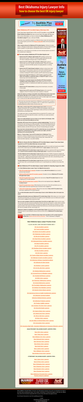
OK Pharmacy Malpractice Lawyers (41, 280)
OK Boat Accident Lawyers (41, 243)
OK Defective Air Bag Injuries (41, 262)
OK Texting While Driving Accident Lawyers (41, 255)
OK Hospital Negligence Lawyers (41, 275)
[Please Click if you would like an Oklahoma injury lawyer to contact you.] (62, 98)
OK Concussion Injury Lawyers (41, 323)
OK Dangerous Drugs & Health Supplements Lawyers (41, 293)
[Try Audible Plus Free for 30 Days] (42, 26)
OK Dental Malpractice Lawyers (41, 283)
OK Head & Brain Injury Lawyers (41, 311)
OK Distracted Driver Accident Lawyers (41, 241)
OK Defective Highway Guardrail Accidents (41, 260)
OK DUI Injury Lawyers (41, 253)
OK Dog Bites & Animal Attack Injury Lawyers (41, 320)
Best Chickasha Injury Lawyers (41, 364)
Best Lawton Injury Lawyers (41, 348)
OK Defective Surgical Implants (41, 295)
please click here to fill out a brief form (37, 216)
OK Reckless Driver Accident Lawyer (41, 248)
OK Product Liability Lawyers (41, 303)
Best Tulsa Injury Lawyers (41, 334)
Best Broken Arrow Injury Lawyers (41, 353)
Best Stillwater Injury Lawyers (41, 351)
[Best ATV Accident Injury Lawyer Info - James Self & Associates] (41, 383)
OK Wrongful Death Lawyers (41, 308)
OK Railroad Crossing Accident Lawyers (41, 257)
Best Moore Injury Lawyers (41, 344)
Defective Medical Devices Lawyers (41, 297)
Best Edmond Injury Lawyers (41, 339)
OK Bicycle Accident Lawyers (41, 236)
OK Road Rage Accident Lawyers (41, 238)
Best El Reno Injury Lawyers (41, 361)
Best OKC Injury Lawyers (41, 332)
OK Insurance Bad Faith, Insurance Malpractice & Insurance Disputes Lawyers (41, 326)
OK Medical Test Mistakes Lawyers (41, 287)
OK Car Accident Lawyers (41, 227)
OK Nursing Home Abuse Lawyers (41, 290)
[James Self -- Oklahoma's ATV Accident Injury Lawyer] (62, 56)
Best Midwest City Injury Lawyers (41, 336)
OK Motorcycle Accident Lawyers (41, 231)
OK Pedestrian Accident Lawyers (41, 234)
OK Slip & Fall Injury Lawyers (41, 315)
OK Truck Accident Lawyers (41, 229)
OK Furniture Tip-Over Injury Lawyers (41, 305)
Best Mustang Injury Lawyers (41, 369)
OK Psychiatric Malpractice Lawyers (41, 285)
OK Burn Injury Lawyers (41, 318)
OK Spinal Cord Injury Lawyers (41, 313)
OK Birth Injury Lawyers (41, 278)
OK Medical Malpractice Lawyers (41, 271)
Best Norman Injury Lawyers (41, 341)
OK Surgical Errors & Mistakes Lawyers (41, 273)
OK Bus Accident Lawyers (41, 250)
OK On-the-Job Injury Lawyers (41, 268)
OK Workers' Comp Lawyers (41, 265)
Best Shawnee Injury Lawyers (42, 366)
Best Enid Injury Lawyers (41, 346)
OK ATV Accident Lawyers (41, 246)
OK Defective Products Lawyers (41, 301)
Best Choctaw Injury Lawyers (41, 371)
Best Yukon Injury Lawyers (41, 359)
